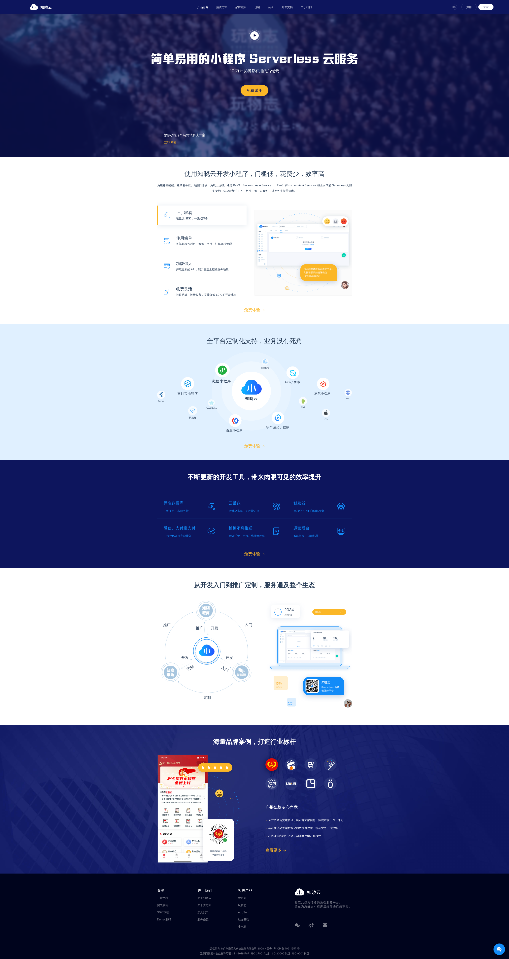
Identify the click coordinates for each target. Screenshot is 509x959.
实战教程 (162, 905)
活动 (271, 7)
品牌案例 (241, 7)
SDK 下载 (163, 912)
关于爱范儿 (204, 905)
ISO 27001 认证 (260, 953)
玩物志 (242, 905)
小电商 (242, 926)
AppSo (242, 912)
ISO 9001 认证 (300, 953)
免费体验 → (254, 310)
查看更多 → (275, 850)
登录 (486, 7)
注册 (469, 7)
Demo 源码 (164, 919)
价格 (257, 7)
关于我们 (306, 7)
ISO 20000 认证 (280, 953)
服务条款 (203, 919)
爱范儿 (242, 898)
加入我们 (203, 912)
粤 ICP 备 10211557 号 (286, 948)
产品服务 (202, 7)
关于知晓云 (204, 898)
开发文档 (287, 7)
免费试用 (254, 90)
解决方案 (221, 7)
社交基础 (243, 919)
